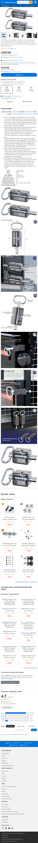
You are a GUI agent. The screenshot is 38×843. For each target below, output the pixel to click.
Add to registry (28, 101)
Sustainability (5, 763)
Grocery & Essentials (29, 6)
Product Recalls (6, 796)
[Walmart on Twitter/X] (6, 828)
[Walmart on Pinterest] (12, 828)
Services (14, 6)
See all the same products (30, 668)
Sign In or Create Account (14, 743)
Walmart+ (4, 778)
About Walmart (5, 753)
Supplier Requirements (7, 765)
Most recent (10, 726)
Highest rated (20, 726)
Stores (3, 773)
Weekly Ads (25, 745)
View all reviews (7, 707)
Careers (4, 756)
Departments (7, 6)
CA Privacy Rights (6, 809)
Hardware (29, 114)
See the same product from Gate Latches (26, 582)
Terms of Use (5, 804)
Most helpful (31, 726)
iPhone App (5, 819)
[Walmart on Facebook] (3, 828)
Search (34, 730)
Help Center (29, 743)
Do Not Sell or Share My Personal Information (13, 814)
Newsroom (4, 758)
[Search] (31, 2)
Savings (20, 6)
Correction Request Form (10, 682)
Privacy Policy (5, 806)
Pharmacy (4, 789)
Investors (4, 760)
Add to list (10, 101)
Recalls (3, 791)
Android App (5, 822)
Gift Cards (4, 781)
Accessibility (5, 794)
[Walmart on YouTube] (9, 828)
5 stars (2, 713)
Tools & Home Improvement (19, 114)
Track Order (15, 745)
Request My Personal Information (10, 811)
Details (14, 98)
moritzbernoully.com (18, 60)
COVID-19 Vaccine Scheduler (9, 786)
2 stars (2, 719)
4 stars (2, 715)
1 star (3, 720)
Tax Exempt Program (7, 798)
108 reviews (13, 48)
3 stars (2, 717)
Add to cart (19, 75)
